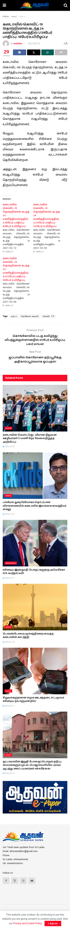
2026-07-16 (9, 642)
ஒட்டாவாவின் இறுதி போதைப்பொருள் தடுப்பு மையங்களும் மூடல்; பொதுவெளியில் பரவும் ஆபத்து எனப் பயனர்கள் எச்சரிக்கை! (32, 765)
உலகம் (14, 16)
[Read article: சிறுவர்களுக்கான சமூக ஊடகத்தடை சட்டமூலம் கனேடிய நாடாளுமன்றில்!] (35, 671)
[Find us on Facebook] (6, 880)
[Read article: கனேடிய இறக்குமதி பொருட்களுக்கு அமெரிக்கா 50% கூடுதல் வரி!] (35, 543)
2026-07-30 (9, 447)
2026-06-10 (9, 773)
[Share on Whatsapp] (47, 52)
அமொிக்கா (11, 563)
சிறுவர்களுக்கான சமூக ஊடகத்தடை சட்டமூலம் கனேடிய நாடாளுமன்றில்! (33, 699)
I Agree (53, 923)
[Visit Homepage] (35, 5)
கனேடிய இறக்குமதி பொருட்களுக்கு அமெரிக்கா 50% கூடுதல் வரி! (34, 571)
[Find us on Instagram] (23, 880)
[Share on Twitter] (33, 52)
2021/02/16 (34, 43)
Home (6, 16)
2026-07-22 (9, 514)
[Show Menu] (4, 5)
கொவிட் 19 (48, 316)
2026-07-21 (9, 578)
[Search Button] (65, 5)
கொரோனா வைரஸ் (30, 316)
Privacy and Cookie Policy (27, 923)
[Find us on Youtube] (32, 880)
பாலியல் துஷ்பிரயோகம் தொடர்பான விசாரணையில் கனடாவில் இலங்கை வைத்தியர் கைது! (34, 505)
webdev (17, 43)
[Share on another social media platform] (61, 52)
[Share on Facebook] (19, 52)
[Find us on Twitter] (14, 880)
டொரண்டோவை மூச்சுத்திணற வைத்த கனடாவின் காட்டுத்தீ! (28, 635)
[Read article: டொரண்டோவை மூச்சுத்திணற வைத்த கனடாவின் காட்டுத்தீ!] (35, 607)
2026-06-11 (9, 706)
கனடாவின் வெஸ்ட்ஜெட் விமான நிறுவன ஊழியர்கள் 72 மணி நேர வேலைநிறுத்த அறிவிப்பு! (30, 438)
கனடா (22, 16)
